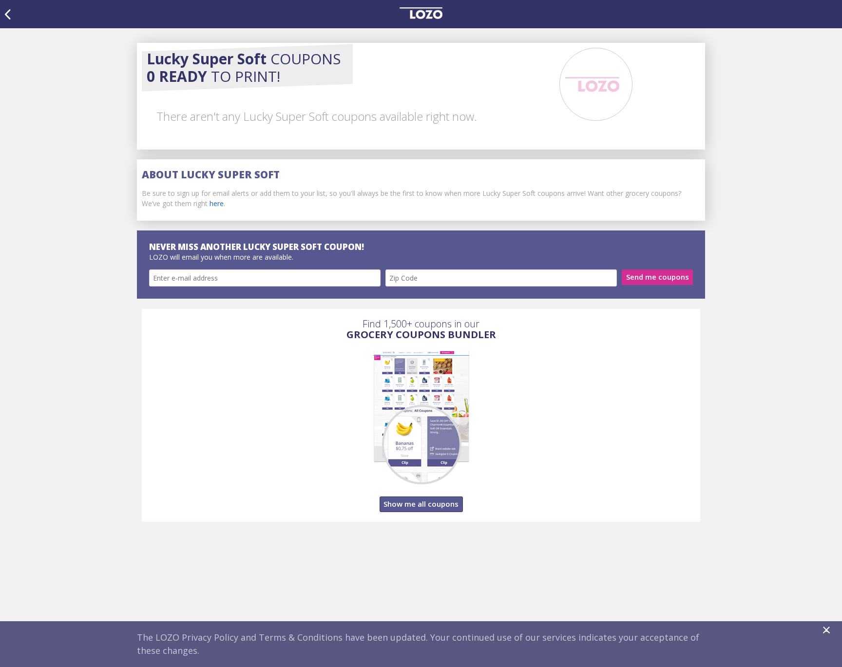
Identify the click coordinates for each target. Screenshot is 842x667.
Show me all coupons (421, 504)
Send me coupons (657, 277)
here (217, 203)
